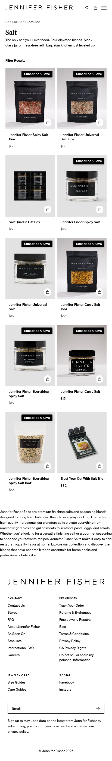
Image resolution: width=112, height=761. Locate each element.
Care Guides (17, 689)
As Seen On (16, 633)
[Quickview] (47, 122)
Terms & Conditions (74, 633)
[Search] (87, 7)
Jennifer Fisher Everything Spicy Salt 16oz (29, 481)
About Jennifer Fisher (24, 626)
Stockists (14, 641)
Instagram (66, 689)
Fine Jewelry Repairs (75, 619)
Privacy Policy (69, 641)
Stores (12, 612)
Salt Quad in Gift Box (24, 222)
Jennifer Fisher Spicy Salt (80, 222)
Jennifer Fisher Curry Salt (80, 391)
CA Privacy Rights (72, 648)
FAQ (11, 619)
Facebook (66, 682)
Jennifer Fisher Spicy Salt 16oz (28, 137)
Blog (62, 626)
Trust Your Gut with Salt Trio (82, 478)
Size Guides (17, 682)
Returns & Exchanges (75, 612)
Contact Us (16, 605)
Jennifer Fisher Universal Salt (28, 307)
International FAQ (21, 648)
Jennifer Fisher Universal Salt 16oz (80, 137)
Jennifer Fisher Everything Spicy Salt (29, 394)
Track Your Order (71, 605)
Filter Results (15, 60)
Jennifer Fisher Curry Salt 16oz (80, 307)
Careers (14, 655)
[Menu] (104, 8)
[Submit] (97, 708)
